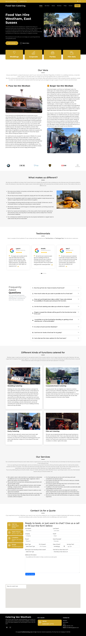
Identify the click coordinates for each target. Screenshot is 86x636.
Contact (77, 5)
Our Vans (47, 5)
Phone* (27, 539)
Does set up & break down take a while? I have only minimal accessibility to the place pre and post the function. (52, 300)
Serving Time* (70, 544)
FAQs (65, 5)
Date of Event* (56, 544)
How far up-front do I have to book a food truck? (48, 288)
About (53, 5)
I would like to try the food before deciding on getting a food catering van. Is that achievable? (52, 320)
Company (27, 533)
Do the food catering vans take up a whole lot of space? (51, 306)
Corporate (33, 57)
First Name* (28, 528)
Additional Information (30, 555)
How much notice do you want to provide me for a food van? (52, 293)
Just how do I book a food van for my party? (47, 332)
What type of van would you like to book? (35, 549)
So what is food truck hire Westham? (44, 327)
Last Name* (56, 528)
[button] (40, 273)
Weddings (14, 57)
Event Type (28, 544)
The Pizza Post (49, 238)
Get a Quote (11, 43)
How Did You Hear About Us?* (60, 549)
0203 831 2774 (15, 527)
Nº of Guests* (42, 544)
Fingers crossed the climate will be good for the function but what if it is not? (54, 313)
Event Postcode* (57, 539)
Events (70, 5)
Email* (54, 533)
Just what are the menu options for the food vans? (49, 338)
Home (40, 5)
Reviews (59, 5)
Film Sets (72, 57)
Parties (53, 57)
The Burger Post (59, 238)
